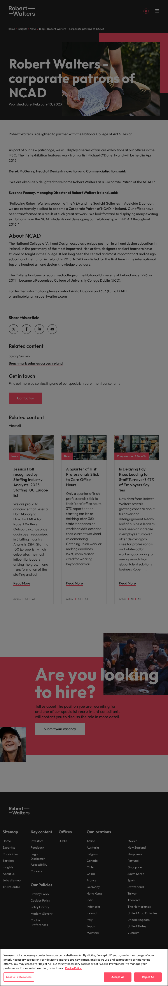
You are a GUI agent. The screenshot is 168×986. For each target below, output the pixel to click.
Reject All (148, 977)
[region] (84, 967)
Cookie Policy (73, 968)
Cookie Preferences (19, 977)
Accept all (117, 977)
